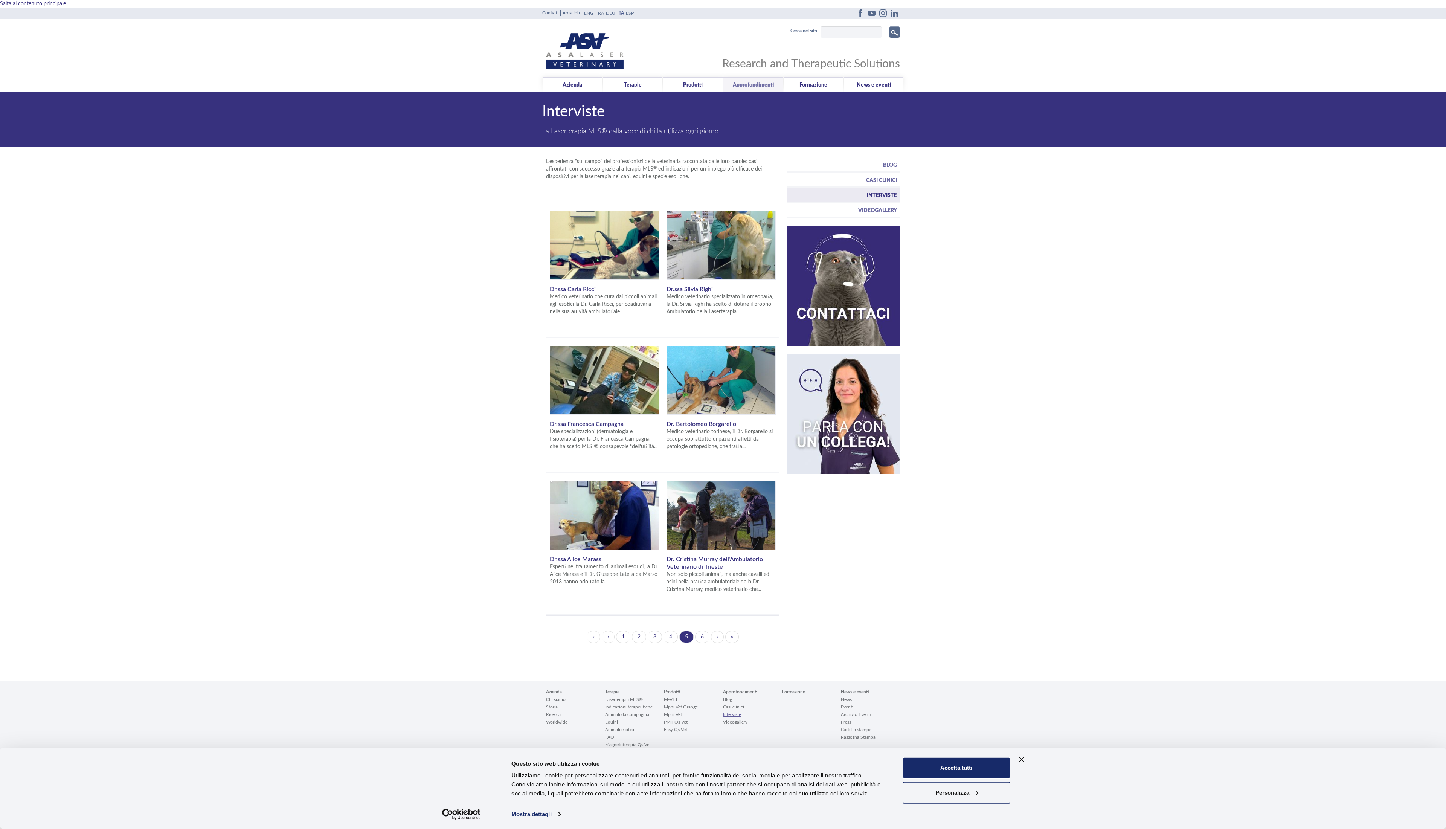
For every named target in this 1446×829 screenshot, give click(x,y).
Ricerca (553, 714)
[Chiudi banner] (1021, 759)
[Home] (634, 45)
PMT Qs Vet (676, 722)
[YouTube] (872, 13)
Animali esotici (619, 729)
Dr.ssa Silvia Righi (690, 289)
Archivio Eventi (856, 714)
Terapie (633, 85)
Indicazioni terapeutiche (629, 707)
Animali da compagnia (627, 714)
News (846, 699)
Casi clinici (881, 180)
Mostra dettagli (531, 814)
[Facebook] (860, 13)
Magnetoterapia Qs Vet (628, 744)
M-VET (671, 699)
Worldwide (556, 722)
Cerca (894, 32)
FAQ (609, 737)
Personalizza (952, 792)
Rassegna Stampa (858, 737)
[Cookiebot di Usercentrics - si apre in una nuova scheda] (461, 814)
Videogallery (877, 210)
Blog (890, 165)
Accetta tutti (956, 768)
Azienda (572, 85)
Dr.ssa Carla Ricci (573, 289)
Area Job (571, 13)
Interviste (882, 195)
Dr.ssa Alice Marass (575, 559)
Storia (552, 707)
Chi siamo (556, 699)
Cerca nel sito (803, 31)
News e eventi (874, 85)
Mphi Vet (673, 714)
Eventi (847, 707)
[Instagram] (883, 13)
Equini (611, 722)
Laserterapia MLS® (624, 699)
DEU (610, 13)
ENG (588, 13)
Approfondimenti (753, 85)
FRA (599, 13)
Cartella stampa (856, 729)
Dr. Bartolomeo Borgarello (701, 424)
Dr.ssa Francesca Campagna (587, 424)
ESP (630, 13)
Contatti (550, 13)
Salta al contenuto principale (33, 3)
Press (846, 722)
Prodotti (693, 85)
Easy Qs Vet (675, 729)
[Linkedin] (894, 13)
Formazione (813, 85)
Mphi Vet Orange (681, 707)
